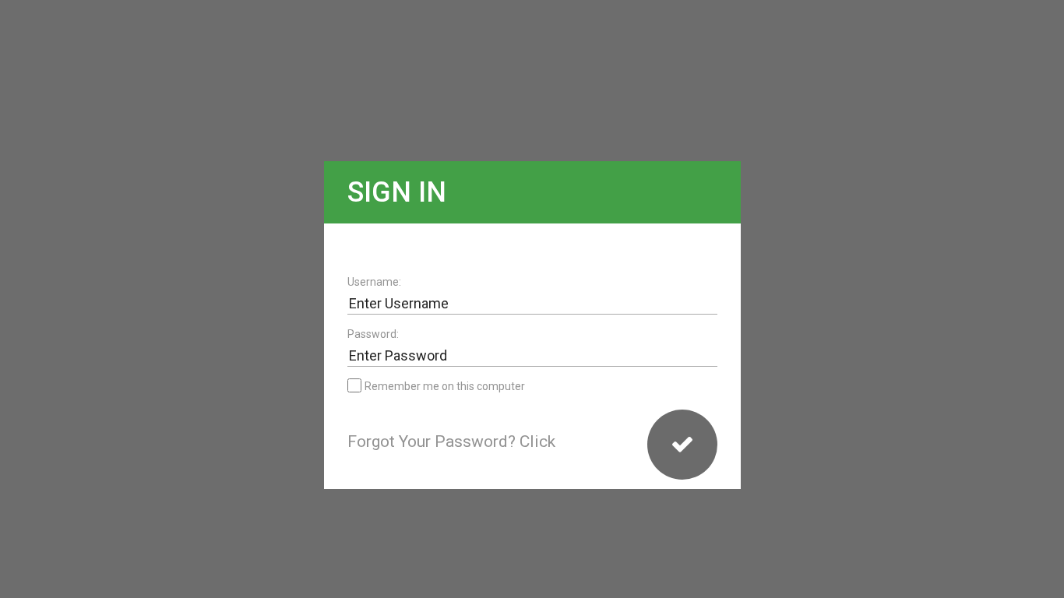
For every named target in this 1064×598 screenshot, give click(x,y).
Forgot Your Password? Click (451, 441)
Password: (373, 334)
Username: (374, 282)
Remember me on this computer (445, 386)
